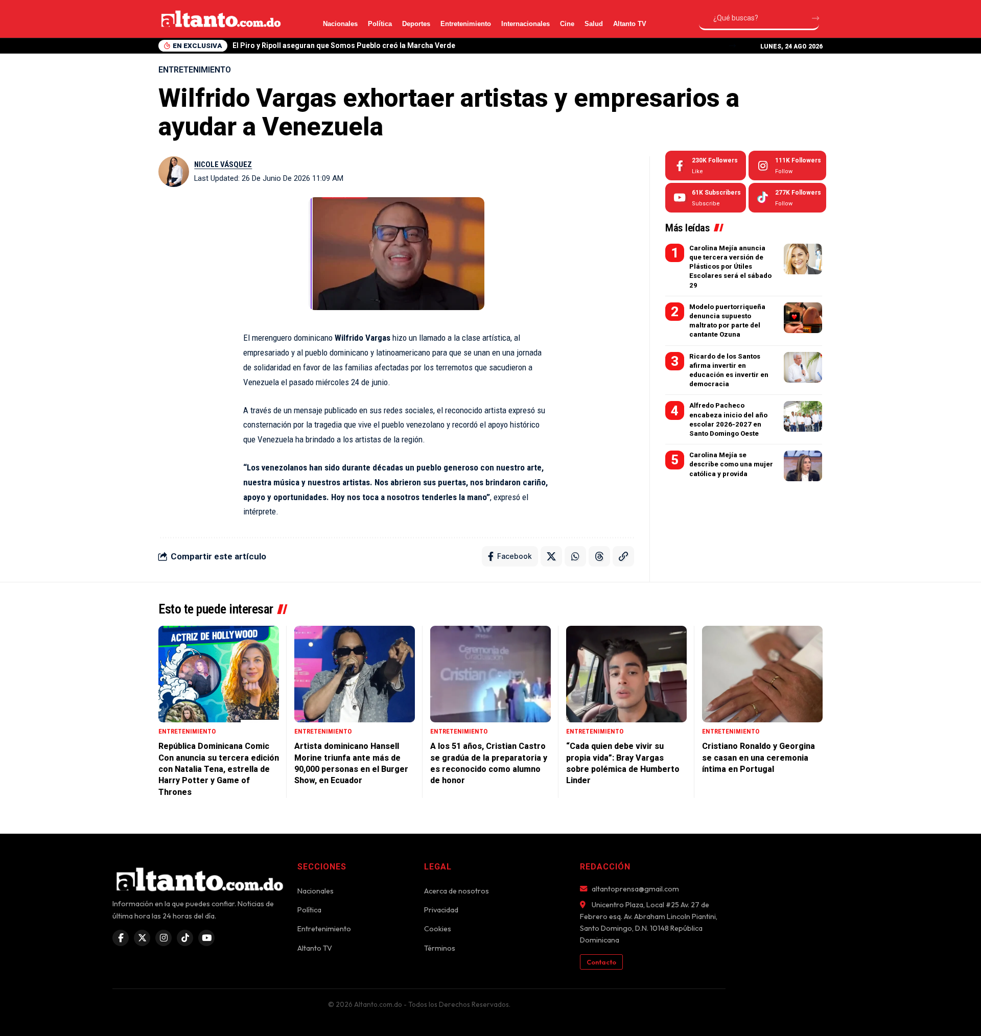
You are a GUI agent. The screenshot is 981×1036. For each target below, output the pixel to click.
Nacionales (340, 24)
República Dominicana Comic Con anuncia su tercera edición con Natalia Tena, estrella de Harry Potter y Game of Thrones (218, 769)
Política (380, 24)
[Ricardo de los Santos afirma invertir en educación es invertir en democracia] (803, 367)
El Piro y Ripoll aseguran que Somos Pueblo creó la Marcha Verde (343, 45)
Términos (439, 948)
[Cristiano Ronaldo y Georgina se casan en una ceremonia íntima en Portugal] (762, 674)
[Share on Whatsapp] (575, 556)
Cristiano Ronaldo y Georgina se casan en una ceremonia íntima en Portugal (758, 757)
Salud (594, 24)
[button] (732, 45)
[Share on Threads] (599, 556)
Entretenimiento (465, 24)
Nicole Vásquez (223, 164)
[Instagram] (787, 165)
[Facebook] (705, 165)
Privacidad (441, 909)
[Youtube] (705, 198)
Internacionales (525, 24)
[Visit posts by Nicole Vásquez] (173, 171)
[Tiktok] (787, 198)
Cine (567, 24)
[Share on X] (551, 556)
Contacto (601, 962)
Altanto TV (629, 24)
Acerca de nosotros (456, 891)
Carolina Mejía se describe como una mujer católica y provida (731, 464)
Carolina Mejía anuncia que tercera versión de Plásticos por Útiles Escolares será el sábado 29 (730, 266)
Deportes (416, 24)
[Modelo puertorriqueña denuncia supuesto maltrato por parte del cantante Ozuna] (803, 317)
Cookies (437, 928)
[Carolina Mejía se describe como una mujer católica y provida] (803, 466)
